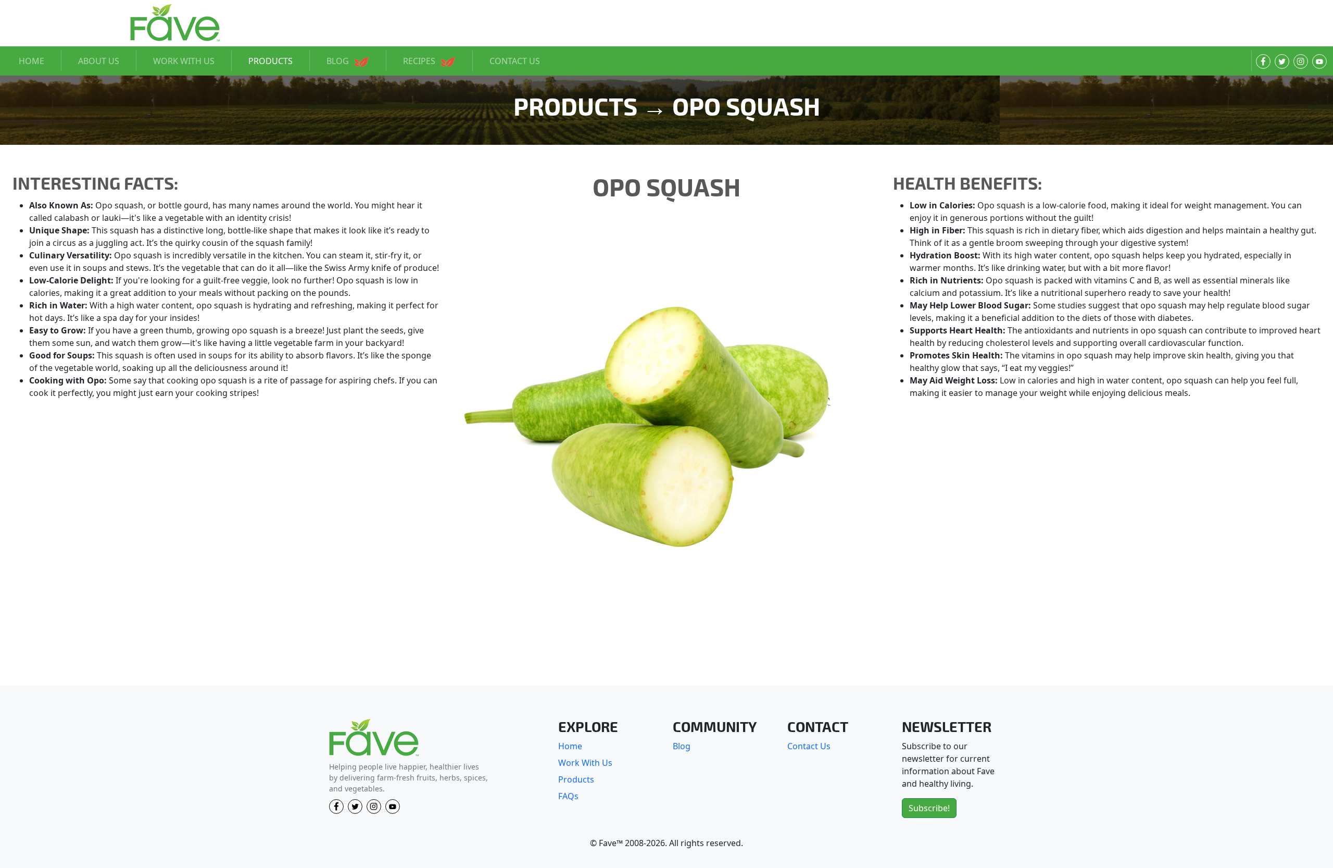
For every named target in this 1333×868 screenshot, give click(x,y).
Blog (681, 746)
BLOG (338, 61)
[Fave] (374, 738)
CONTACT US (514, 61)
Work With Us (585, 762)
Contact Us (809, 746)
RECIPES (420, 61)
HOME (31, 61)
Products (576, 779)
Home (570, 746)
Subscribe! (929, 808)
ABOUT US (98, 61)
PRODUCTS (270, 61)
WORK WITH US (184, 61)
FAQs (568, 796)
